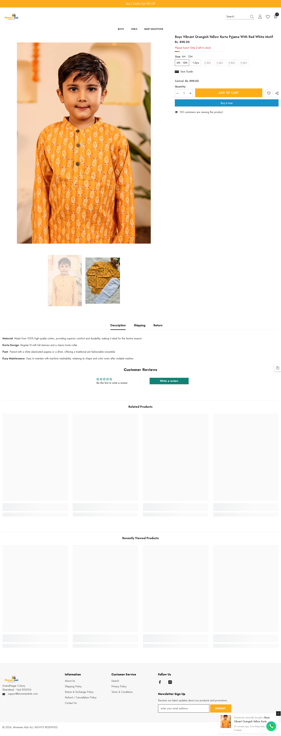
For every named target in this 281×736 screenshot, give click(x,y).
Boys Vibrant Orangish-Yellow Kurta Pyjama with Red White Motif (252, 721)
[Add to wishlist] (269, 93)
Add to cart (229, 93)
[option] (141, 3)
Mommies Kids (21, 727)
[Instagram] (170, 682)
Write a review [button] (169, 381)
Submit (220, 708)
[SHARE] (276, 93)
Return (158, 325)
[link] (35, 509)
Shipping (139, 325)
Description (118, 325)
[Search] (240, 16)
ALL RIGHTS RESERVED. (43, 727)
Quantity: (180, 86)
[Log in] (260, 17)
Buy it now (227, 103)
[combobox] (237, 16)
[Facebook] (160, 682)
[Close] (278, 713)
